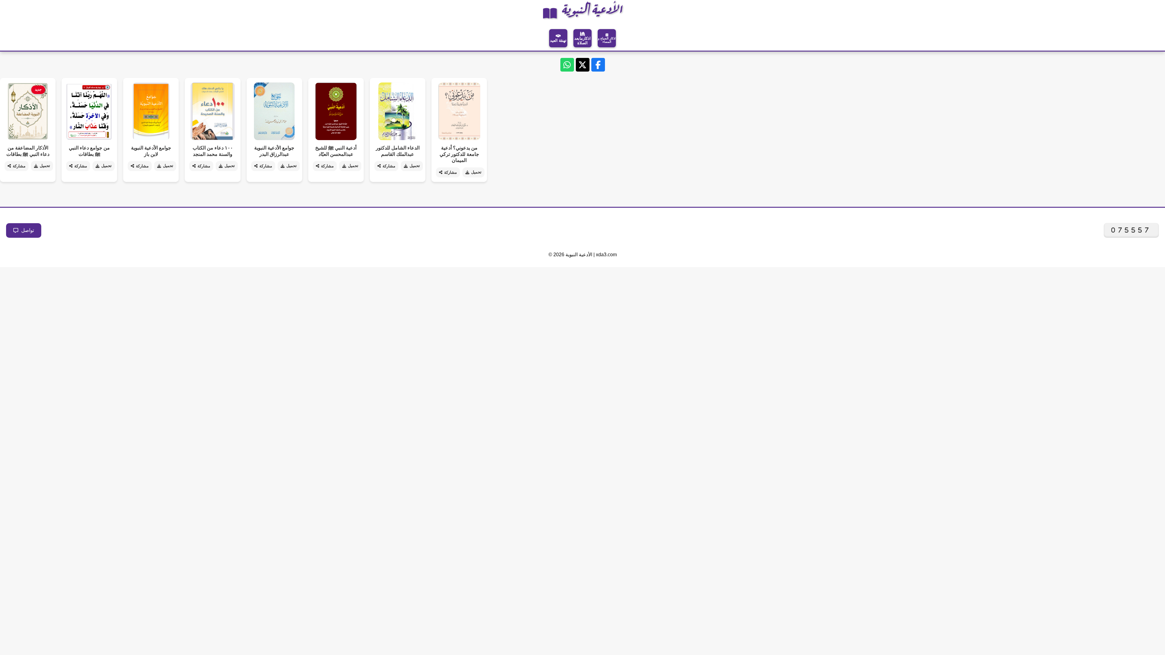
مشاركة (19, 166)
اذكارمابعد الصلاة (582, 40)
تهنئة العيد (558, 40)
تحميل (45, 165)
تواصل (27, 230)
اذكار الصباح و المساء (607, 40)
